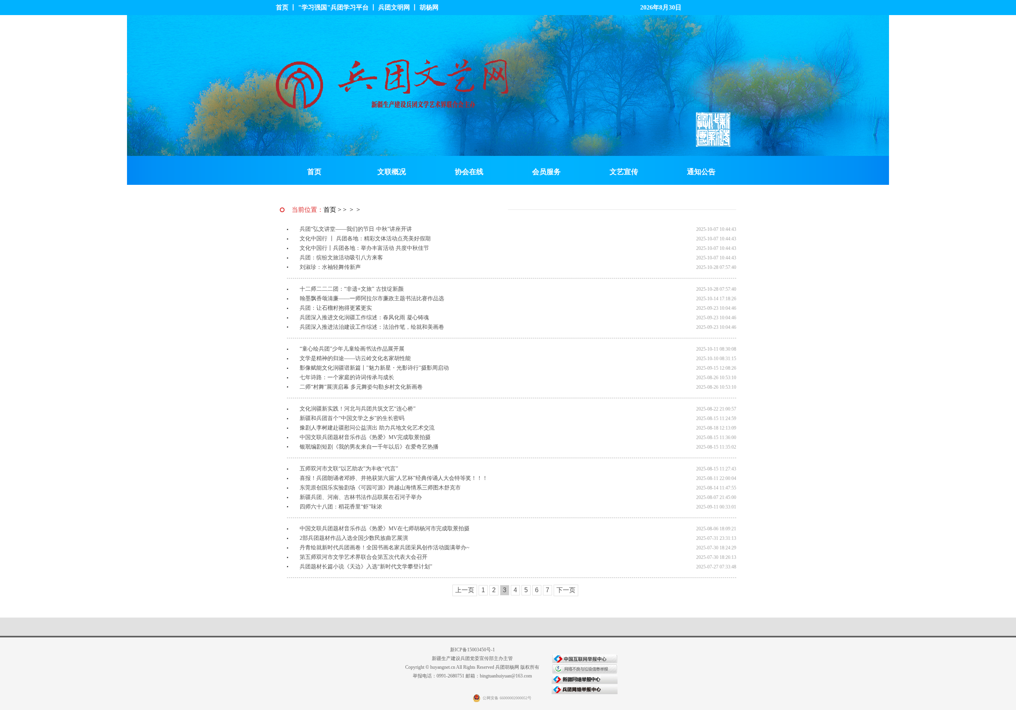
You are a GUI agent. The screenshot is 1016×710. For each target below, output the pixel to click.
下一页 (565, 590)
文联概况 (391, 172)
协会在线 (469, 172)
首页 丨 (287, 7)
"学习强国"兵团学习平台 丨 (338, 7)
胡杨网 (429, 7)
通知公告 (701, 172)
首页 (314, 172)
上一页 (464, 590)
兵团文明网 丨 (398, 7)
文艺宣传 (624, 172)
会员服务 (546, 172)
